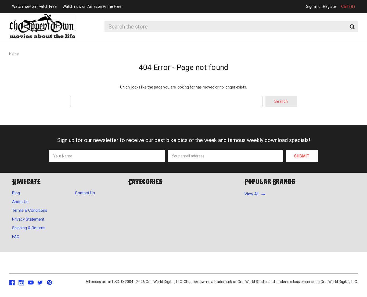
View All (251, 194)
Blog (16, 192)
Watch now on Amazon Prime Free (92, 6)
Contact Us (85, 192)
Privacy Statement (28, 219)
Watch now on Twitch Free (34, 6)
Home (14, 54)
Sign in (311, 6)
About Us (20, 201)
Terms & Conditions (29, 210)
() (348, 6)
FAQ (15, 236)
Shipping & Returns (28, 227)
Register (330, 6)
